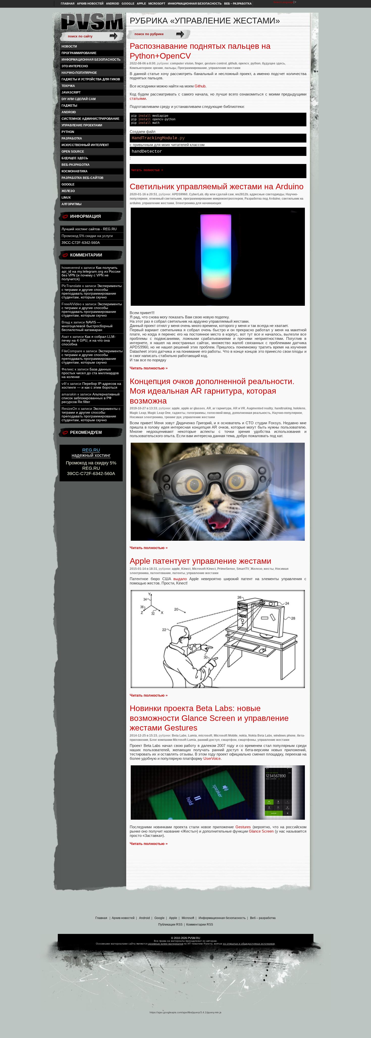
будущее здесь (75, 158)
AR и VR (239, 408)
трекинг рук (172, 417)
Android (112, 3)
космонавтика (75, 171)
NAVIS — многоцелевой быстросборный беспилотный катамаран (87, 326)
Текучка (68, 86)
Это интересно (75, 66)
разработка (72, 138)
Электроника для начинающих (198, 203)
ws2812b (241, 194)
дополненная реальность (251, 413)
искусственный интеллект (85, 145)
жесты (269, 569)
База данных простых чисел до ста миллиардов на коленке (90, 373)
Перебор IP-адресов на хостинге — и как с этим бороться (91, 385)
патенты (178, 573)
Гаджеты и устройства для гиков (91, 79)
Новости (69, 46)
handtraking (283, 408)
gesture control (216, 63)
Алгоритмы (72, 204)
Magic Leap (138, 413)
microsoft (205, 735)
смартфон (228, 740)
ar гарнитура (222, 408)
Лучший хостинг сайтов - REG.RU (89, 229)
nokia (243, 735)
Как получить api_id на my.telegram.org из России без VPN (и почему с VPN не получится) (91, 273)
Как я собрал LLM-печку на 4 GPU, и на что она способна (89, 340)
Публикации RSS (170, 924)
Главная (67, 3)
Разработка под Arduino (262, 198)
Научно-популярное (79, 73)
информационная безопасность (91, 59)
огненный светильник (165, 198)
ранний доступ (209, 740)
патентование (160, 573)
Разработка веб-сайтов (82, 178)
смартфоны (247, 740)
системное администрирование (90, 119)
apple (176, 408)
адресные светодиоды (267, 194)
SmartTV (242, 569)
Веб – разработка (238, 3)
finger (199, 63)
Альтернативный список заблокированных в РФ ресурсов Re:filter (91, 398)
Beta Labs (179, 735)
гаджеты (69, 105)
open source (73, 151)
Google (128, 3)
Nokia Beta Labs (260, 735)
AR (208, 408)
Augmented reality (260, 408)
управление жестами (224, 68)
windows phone (285, 735)
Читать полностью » (147, 170)
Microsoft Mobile (225, 735)
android (69, 112)
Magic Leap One (159, 413)
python (68, 132)
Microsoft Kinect (204, 569)
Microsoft (156, 3)
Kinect (186, 569)
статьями (138, 98)
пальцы (170, 68)
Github (200, 86)
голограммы (196, 413)
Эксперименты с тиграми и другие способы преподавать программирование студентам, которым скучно (92, 291)
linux (66, 197)
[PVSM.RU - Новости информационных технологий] (91, 24)
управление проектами (82, 125)
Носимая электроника (146, 417)
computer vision (181, 63)
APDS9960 (180, 194)
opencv (243, 63)
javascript (71, 92)
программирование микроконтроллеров (213, 198)
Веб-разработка (76, 165)
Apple (141, 3)
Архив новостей (90, 3)
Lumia (192, 735)
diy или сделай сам (79, 99)
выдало (180, 579)
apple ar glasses (193, 408)
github (232, 63)
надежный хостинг (91, 452)
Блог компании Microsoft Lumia (173, 740)
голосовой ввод (219, 413)
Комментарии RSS (199, 924)
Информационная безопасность (195, 3)
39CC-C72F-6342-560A (81, 243)
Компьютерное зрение (146, 68)
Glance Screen (261, 831)
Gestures (243, 827)
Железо (68, 191)
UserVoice (212, 758)
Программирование (79, 53)
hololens (299, 408)
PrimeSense (226, 569)
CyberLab (196, 194)
